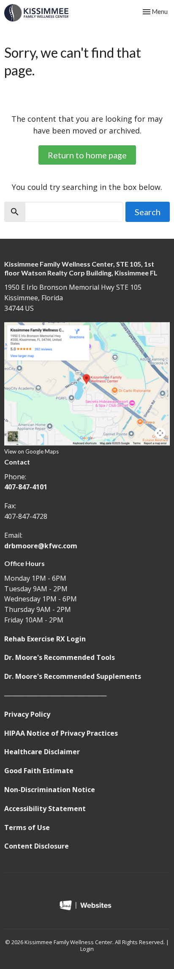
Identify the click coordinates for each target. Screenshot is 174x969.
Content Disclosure (36, 846)
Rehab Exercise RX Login (45, 638)
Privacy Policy (27, 714)
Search (147, 212)
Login (87, 949)
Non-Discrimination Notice (49, 789)
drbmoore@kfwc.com (40, 545)
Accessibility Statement (45, 808)
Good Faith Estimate (38, 770)
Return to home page (87, 155)
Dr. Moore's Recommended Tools (59, 657)
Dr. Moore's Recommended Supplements (72, 676)
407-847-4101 (25, 486)
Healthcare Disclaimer (42, 751)
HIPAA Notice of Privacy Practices (61, 733)
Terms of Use (27, 827)
